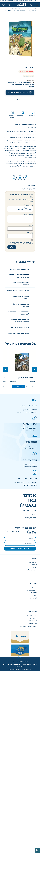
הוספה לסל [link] (17, 386)
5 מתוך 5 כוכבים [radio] (19, 208)
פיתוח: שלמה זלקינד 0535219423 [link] (20, 669)
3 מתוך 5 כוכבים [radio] (24, 208)
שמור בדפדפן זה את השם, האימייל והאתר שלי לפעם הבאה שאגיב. (21, 242)
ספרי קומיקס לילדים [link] (19, 8)
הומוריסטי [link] (26, 82)
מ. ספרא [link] (32, 381)
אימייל (30, 233)
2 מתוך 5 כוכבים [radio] (27, 208)
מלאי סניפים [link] (28, 76)
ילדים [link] (20, 82)
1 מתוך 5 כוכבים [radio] (30, 208)
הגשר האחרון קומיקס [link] (25, 378)
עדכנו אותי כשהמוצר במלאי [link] (18, 92)
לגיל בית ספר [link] (12, 82)
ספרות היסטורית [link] (28, 84)
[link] (37, 850)
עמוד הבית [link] (32, 8)
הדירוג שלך (28, 205)
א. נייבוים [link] (32, 116)
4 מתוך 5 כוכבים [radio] (22, 208)
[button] (38, 1)
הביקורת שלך (28, 214)
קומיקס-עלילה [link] (17, 84)
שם (31, 225)
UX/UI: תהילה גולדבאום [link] (20, 661)
